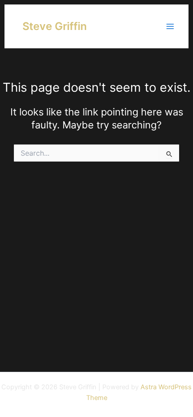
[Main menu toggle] (170, 26)
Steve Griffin (54, 26)
